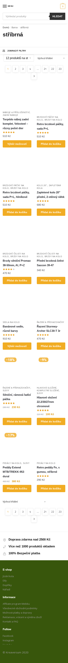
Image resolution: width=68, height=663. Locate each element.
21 (45, 69)
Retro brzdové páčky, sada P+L (50, 126)
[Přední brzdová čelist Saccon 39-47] (51, 236)
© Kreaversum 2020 (15, 652)
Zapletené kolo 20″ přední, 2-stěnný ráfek (50, 194)
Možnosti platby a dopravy (17, 612)
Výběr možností (17, 143)
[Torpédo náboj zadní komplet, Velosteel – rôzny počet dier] (17, 97)
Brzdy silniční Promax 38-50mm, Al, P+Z (17, 263)
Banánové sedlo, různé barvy (13, 328)
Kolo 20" (42, 185)
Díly (5, 580)
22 (52, 69)
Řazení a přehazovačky (50, 322)
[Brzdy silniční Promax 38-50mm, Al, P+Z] (17, 236)
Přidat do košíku (51, 143)
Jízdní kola (8, 576)
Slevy (6, 390)
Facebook (8, 635)
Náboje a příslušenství (16, 112)
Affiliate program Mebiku (16, 603)
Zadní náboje (10, 115)
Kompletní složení (48, 390)
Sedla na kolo (11, 322)
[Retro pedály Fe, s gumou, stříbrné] (51, 445)
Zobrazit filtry (16, 51)
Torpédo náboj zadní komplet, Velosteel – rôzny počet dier (16, 124)
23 (60, 69)
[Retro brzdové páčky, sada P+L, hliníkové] (17, 167)
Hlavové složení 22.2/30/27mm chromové (47, 402)
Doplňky (7, 585)
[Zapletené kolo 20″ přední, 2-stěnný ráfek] (51, 167)
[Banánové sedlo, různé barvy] (17, 304)
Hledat (57, 16)
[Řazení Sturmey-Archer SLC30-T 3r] (51, 304)
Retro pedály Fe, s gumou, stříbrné (48, 469)
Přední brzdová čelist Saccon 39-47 (50, 263)
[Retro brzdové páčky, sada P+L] (51, 99)
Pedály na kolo (12, 463)
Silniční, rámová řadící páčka (17, 397)
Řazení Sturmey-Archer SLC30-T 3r (48, 328)
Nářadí (6, 589)
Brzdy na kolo (53, 119)
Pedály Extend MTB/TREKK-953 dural (13, 472)
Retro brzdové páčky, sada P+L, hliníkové (16, 194)
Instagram (8, 640)
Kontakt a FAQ (10, 621)
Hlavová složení (47, 387)
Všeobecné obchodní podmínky (20, 608)
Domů (6, 27)
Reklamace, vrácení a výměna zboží (22, 617)
